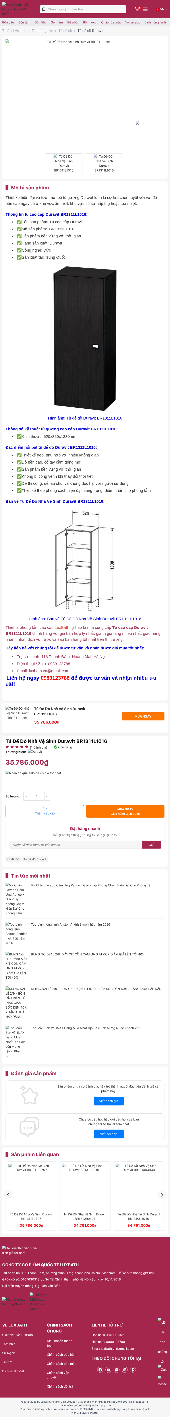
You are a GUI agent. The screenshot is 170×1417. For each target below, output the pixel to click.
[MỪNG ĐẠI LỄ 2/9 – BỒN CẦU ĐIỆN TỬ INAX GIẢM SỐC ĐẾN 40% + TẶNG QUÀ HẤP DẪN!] (17, 1002)
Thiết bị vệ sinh (14, 31)
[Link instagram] (125, 1370)
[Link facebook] (100, 1370)
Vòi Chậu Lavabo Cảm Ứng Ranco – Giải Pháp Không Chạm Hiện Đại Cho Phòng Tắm (92, 885)
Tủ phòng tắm (42, 31)
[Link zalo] (117, 1370)
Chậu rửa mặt (111, 22)
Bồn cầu (8, 22)
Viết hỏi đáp (108, 1134)
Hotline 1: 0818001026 (108, 1335)
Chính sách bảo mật (61, 1363)
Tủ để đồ (65, 31)
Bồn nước (90, 22)
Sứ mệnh (8, 1353)
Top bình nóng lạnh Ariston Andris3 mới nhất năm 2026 (70, 924)
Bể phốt (73, 22)
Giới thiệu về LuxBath (17, 1335)
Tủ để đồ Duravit (90, 31)
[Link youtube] (108, 1370)
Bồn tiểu (40, 22)
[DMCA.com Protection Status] (40, 1301)
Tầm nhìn (8, 1344)
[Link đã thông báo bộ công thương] (15, 1301)
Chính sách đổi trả (60, 1386)
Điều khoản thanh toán (59, 1343)
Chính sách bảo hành (62, 1354)
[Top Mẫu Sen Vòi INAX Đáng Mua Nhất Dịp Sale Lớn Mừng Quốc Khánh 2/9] (17, 1042)
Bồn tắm (24, 22)
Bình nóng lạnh (155, 22)
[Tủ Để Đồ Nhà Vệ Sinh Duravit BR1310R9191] (85, 1187)
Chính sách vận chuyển (58, 1375)
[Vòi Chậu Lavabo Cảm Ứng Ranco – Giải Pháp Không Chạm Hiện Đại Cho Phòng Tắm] (17, 899)
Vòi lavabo (132, 22)
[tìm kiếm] (43, 9)
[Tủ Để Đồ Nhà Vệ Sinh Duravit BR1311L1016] (63, 164)
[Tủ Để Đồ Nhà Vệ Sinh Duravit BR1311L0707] (31, 1187)
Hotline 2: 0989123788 (108, 1342)
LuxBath (62, 627)
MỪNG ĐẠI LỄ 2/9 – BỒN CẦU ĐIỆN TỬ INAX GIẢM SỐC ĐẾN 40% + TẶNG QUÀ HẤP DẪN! (96, 989)
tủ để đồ (13, 859)
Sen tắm (57, 22)
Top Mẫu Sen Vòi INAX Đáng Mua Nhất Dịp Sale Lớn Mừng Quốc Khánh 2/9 (85, 1028)
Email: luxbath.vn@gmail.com (113, 1348)
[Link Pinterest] (133, 1370)
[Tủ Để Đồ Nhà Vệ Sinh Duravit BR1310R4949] (139, 1187)
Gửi (152, 845)
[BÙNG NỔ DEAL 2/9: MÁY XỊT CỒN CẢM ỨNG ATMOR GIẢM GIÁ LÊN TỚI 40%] (17, 966)
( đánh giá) (38, 747)
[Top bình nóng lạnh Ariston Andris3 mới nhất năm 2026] (17, 933)
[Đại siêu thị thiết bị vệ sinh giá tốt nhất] (17, 9)
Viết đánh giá (108, 1101)
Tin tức (7, 1362)
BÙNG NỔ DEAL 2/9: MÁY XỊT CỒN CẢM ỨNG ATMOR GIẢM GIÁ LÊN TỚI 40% (88, 954)
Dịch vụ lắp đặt (13, 1371)
